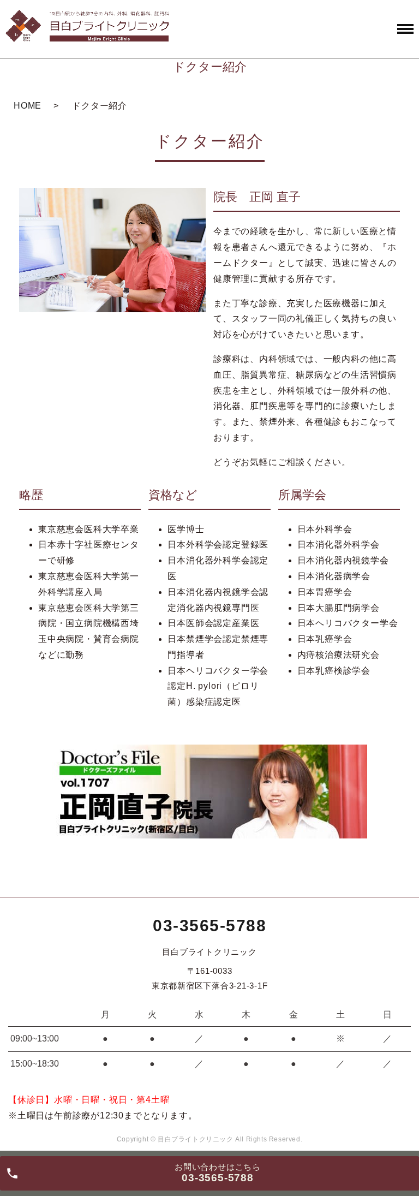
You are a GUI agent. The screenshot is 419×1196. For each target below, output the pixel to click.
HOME (27, 105)
